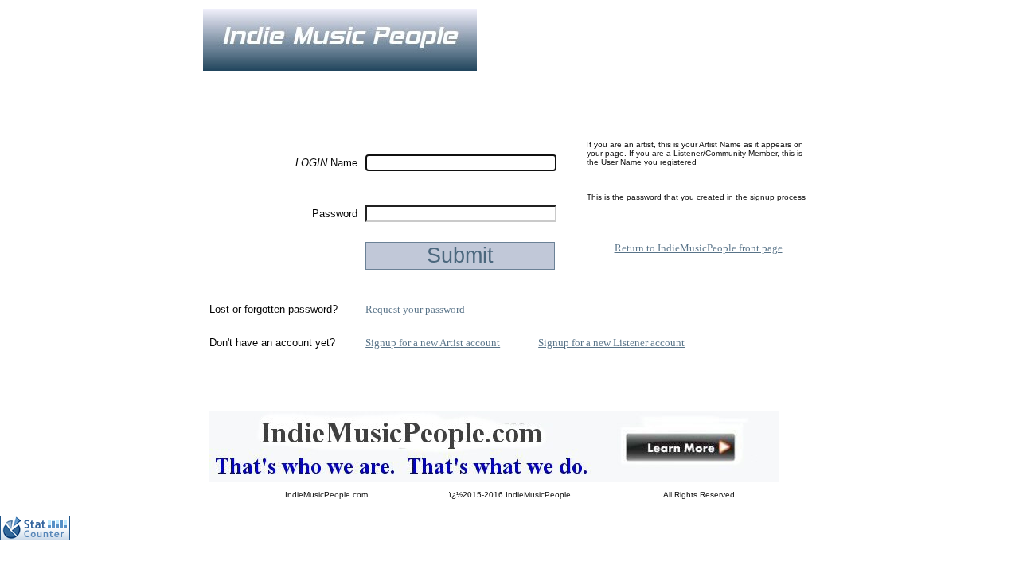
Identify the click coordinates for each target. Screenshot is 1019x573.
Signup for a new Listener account (611, 343)
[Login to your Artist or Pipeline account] (387, 82)
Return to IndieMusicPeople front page (699, 248)
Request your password (415, 309)
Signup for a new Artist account (432, 343)
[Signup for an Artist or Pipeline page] (310, 82)
